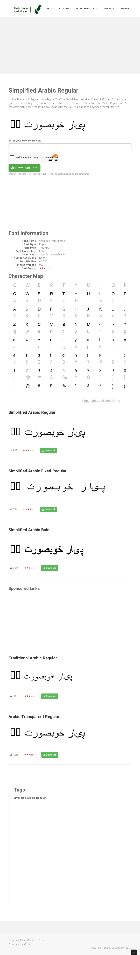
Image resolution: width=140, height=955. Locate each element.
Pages (128, 947)
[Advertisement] (70, 45)
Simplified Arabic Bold (29, 529)
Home (50, 8)
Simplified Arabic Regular (32, 412)
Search (125, 8)
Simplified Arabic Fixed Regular (38, 471)
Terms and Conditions (114, 947)
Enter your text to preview (25, 140)
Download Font (26, 168)
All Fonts (65, 8)
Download (50, 450)
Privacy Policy (96, 947)
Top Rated (109, 8)
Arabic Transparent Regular (34, 716)
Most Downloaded (87, 8)
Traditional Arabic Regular (33, 658)
